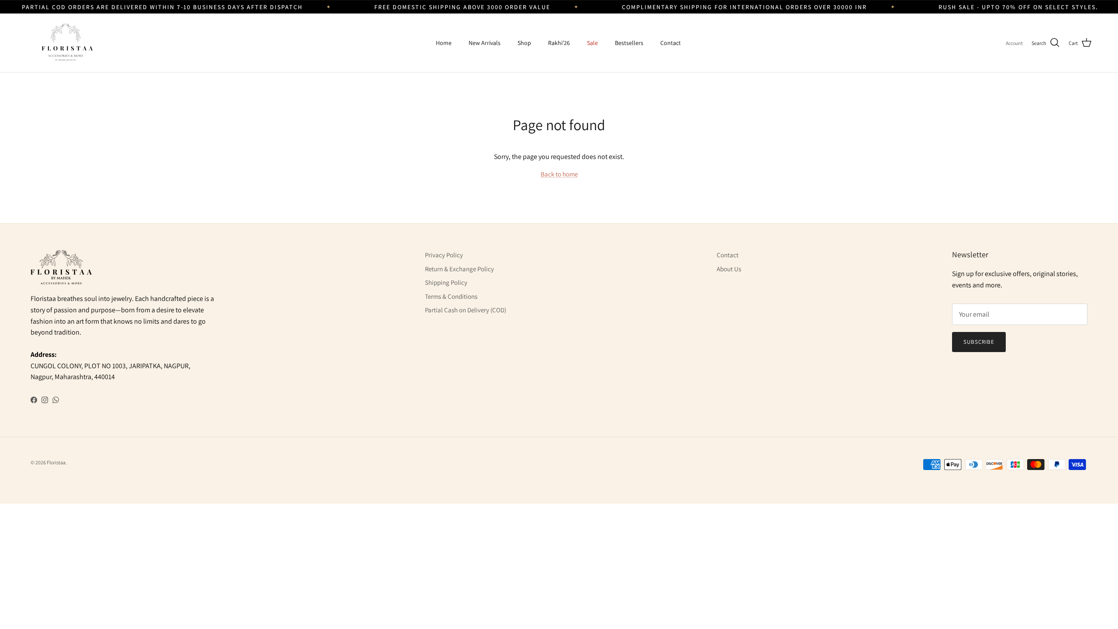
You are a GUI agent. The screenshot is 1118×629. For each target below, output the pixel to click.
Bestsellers (629, 43)
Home (444, 43)
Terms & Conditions (451, 296)
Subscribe (978, 342)
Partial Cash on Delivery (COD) (465, 310)
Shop (524, 43)
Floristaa (56, 462)
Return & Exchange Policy (459, 269)
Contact (670, 43)
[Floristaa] (65, 42)
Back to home (559, 174)
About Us (729, 269)
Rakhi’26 (559, 43)
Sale (592, 43)
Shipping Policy (446, 282)
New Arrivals (484, 43)
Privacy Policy (444, 255)
